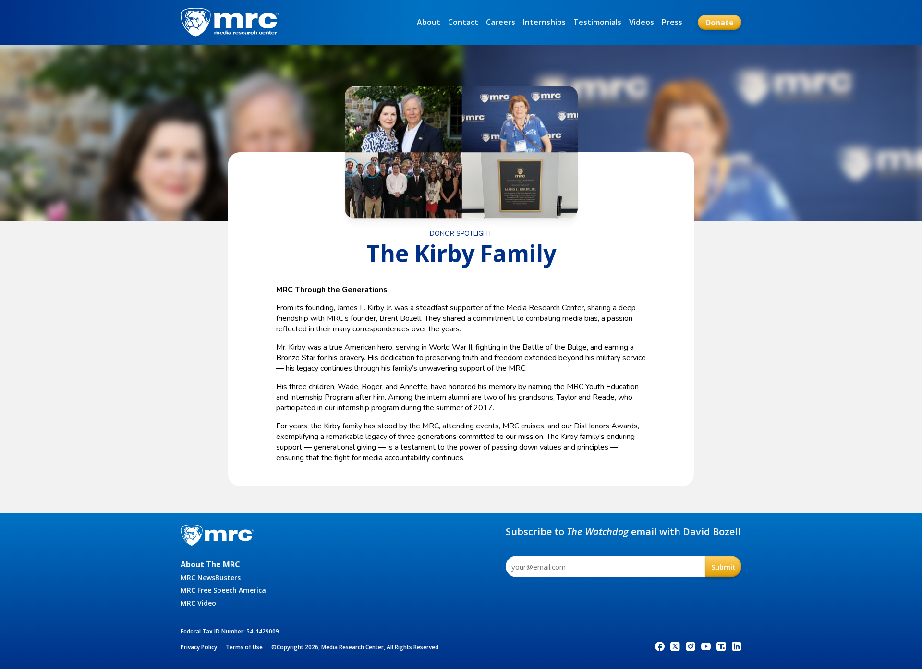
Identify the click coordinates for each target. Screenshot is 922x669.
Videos (641, 22)
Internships (544, 22)
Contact (463, 22)
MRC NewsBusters (211, 577)
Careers (500, 22)
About (428, 22)
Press (672, 22)
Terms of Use (244, 647)
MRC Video (198, 603)
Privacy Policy (199, 647)
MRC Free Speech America (223, 590)
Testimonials (597, 22)
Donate (719, 22)
